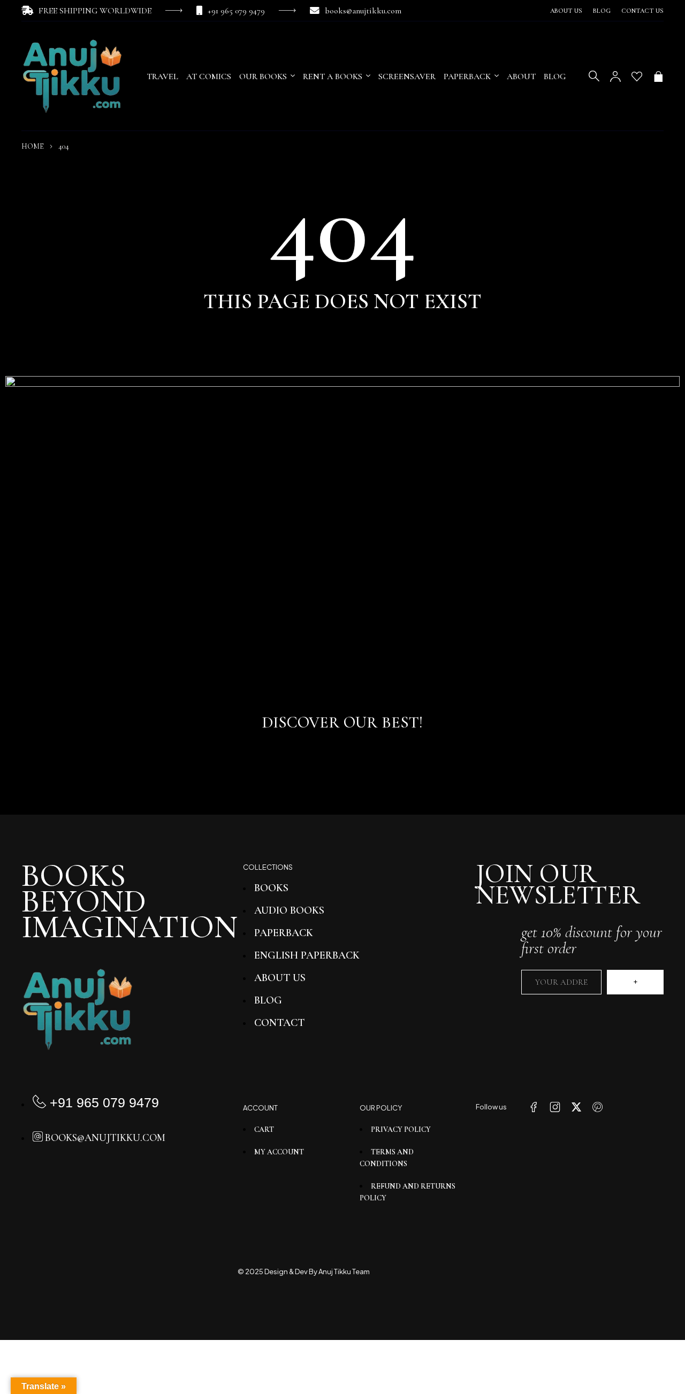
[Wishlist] (636, 76)
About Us (566, 10)
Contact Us (642, 10)
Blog (602, 10)
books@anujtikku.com (363, 10)
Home (32, 146)
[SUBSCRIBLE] (635, 982)
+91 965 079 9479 (236, 10)
